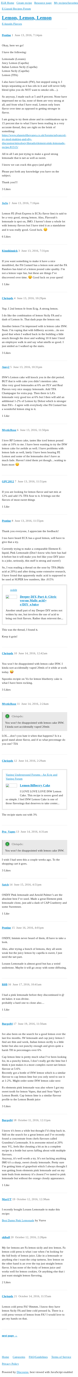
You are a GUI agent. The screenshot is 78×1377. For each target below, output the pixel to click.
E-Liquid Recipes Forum (16, 8)
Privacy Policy (10, 1363)
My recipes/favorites (66, 2)
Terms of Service (61, 1356)
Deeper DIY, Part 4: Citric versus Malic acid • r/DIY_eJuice (38, 600)
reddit (13, 589)
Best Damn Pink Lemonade (18, 1220)
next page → (9, 1335)
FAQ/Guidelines (38, 1356)
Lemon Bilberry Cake (35, 785)
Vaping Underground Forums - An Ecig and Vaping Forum (31, 776)
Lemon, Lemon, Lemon (26, 17)
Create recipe (24, 2)
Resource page (43, 2)
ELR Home (7, 2)
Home (5, 1356)
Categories (19, 1356)
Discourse (22, 1372)
